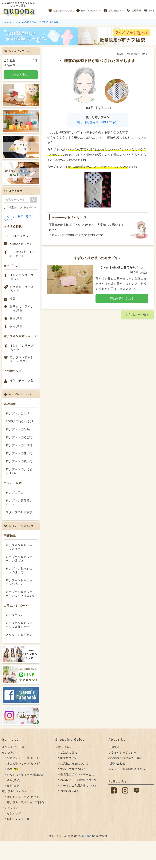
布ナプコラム (15, 492)
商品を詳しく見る (122, 298)
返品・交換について (73, 769)
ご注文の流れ (68, 752)
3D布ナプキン (19, 236)
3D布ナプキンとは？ (20, 421)
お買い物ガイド (114, 9)
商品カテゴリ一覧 (13, 747)
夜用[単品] (17, 326)
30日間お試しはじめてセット (22, 253)
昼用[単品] (17, 318)
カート (149, 9)
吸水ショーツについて (61, 9)
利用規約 (114, 747)
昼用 (21, 216)
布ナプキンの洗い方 (19, 461)
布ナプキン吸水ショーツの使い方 (19, 570)
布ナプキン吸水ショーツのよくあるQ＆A (20, 593)
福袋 (13, 298)
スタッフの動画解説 (19, 512)
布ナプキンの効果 (18, 429)
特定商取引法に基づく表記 (125, 757)
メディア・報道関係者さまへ (126, 769)
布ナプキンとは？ (18, 413)
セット (8, 219)
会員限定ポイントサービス (77, 774)
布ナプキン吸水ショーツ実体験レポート (19, 625)
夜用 (28, 216)
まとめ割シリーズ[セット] (21, 288)
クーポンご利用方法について (78, 785)
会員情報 (134, 9)
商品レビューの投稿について (78, 780)
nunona (86, 836)
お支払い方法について (74, 763)
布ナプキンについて (88, 9)
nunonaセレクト (21, 244)
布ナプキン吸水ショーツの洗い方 (19, 582)
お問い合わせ (116, 763)
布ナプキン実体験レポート (19, 502)
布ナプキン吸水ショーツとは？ (19, 547)
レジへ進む (20, 74)
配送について (68, 757)
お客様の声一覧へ (137, 315)
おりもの (10, 216)
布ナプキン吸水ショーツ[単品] (21, 359)
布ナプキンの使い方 (19, 453)
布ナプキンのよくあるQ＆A (19, 471)
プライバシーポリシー (122, 752)
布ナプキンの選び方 (19, 437)
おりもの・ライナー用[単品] (21, 308)
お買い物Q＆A (69, 791)
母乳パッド (14, 813)
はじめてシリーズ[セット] (21, 277)
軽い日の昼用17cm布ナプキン (97, 122)
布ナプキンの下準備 (19, 445)
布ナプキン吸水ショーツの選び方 (19, 558)
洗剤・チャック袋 (21, 380)
